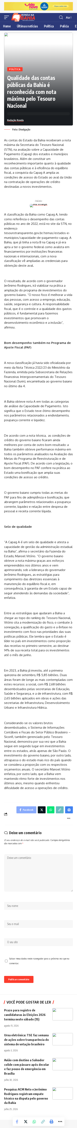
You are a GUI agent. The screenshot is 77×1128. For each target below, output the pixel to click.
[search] (61, 17)
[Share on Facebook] (17, 1121)
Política (15, 69)
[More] (60, 1121)
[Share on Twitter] (25, 1121)
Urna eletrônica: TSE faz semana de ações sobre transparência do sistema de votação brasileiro (26, 1039)
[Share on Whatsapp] (34, 1121)
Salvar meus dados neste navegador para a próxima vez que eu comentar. (39, 961)
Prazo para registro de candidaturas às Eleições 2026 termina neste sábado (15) (25, 1014)
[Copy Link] (43, 1121)
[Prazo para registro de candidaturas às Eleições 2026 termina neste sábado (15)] (62, 1014)
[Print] (51, 1121)
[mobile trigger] (7, 17)
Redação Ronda (15, 120)
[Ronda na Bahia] (24, 17)
